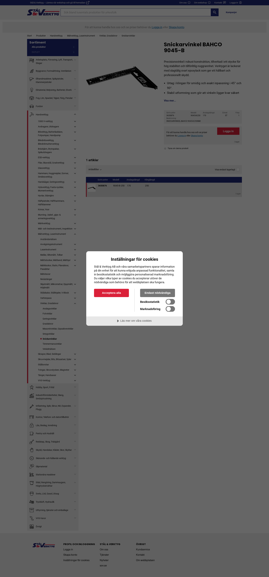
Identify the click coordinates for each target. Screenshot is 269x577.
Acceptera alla (111, 292)
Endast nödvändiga (157, 292)
